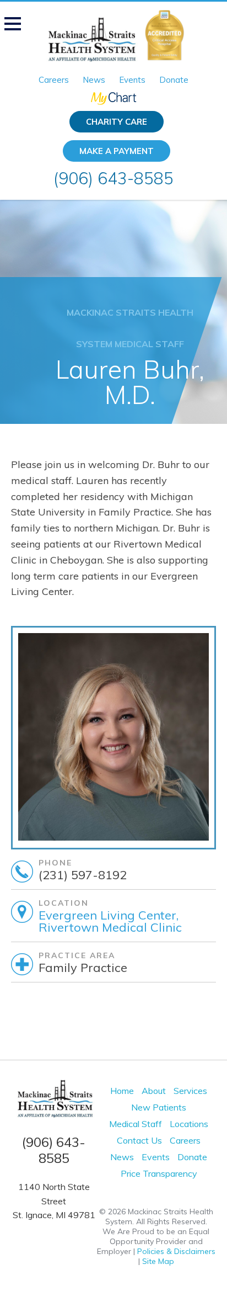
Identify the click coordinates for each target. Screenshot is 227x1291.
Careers (54, 80)
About (154, 1090)
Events (132, 80)
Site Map (158, 1261)
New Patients (158, 1107)
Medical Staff (135, 1123)
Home (122, 1090)
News (94, 80)
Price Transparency (159, 1173)
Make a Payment (116, 151)
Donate (173, 80)
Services (190, 1090)
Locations (189, 1123)
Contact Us (139, 1140)
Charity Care (116, 121)
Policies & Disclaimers (176, 1251)
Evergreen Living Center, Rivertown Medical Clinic (110, 921)
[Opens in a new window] (113, 98)
